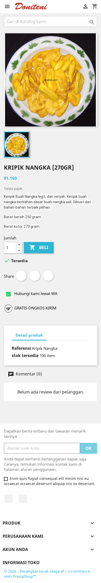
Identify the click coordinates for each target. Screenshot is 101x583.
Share (21, 275)
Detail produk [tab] (29, 335)
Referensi (21, 348)
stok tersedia (25, 355)
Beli (38, 247)
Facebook (8, 498)
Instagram (23, 498)
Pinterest (48, 275)
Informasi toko (21, 562)
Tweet (35, 275)
